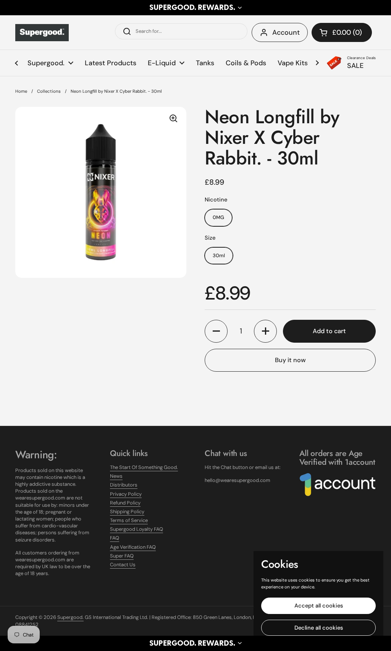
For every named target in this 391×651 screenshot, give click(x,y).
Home (21, 91)
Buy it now (290, 360)
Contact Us (123, 564)
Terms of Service (129, 520)
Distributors (123, 485)
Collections (49, 91)
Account (286, 32)
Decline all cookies (318, 628)
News (116, 476)
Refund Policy (125, 503)
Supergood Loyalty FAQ (136, 529)
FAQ (114, 538)
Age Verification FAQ (133, 547)
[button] (195, 7)
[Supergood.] (42, 32)
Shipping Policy (127, 511)
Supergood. (70, 617)
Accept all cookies (318, 605)
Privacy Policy (126, 494)
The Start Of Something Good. (144, 467)
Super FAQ (122, 556)
